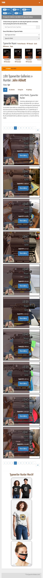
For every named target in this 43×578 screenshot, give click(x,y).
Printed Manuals (21, 44)
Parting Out (20, 89)
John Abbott (13, 68)
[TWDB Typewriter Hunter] (21, 488)
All (5, 89)
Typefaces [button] (8, 13)
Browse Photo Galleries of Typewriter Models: (13, 31)
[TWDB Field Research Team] (21, 553)
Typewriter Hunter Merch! (21, 474)
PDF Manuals (30, 44)
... (35, 128)
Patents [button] (18, 13)
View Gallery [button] (23, 156)
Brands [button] (7, 9)
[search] (21, 35)
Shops (11, 46)
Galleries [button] (26, 9)
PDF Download (7, 62)
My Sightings (29, 89)
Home (4, 68)
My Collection (12, 89)
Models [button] (16, 9)
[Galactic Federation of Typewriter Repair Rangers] (21, 520)
